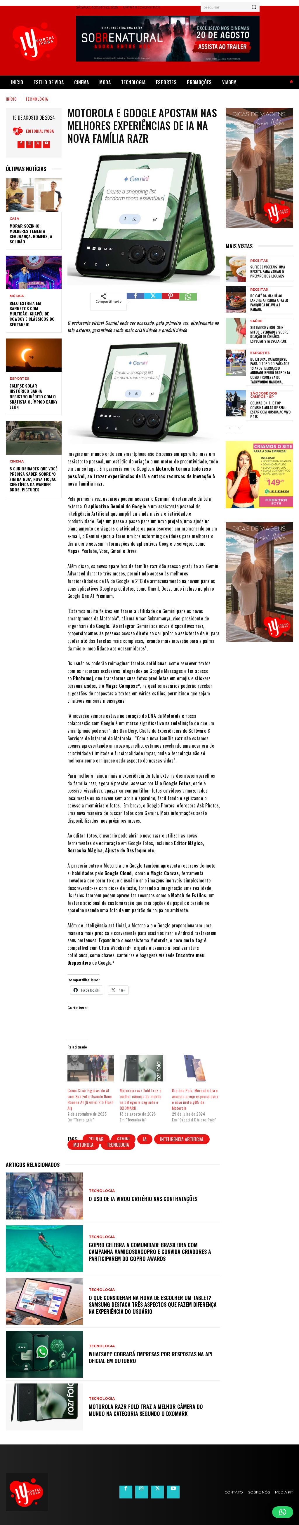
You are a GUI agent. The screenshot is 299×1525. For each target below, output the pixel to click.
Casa (14, 218)
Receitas (259, 260)
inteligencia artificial (182, 1139)
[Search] (254, 7)
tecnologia (118, 1144)
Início (11, 99)
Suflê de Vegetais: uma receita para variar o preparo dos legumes (267, 271)
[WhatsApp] (188, 301)
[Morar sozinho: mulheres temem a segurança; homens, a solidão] (34, 195)
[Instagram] (29, 144)
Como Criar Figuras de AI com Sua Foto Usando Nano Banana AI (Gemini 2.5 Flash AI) (90, 1099)
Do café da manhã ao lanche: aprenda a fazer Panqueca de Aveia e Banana (269, 302)
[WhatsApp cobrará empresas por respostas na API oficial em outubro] (44, 1354)
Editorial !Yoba (40, 131)
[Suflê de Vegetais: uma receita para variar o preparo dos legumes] (236, 269)
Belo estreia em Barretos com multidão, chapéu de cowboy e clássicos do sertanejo (32, 313)
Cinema (17, 461)
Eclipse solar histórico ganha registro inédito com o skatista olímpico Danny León (33, 396)
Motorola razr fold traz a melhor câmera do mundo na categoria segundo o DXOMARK (140, 1099)
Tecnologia (36, 99)
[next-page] (238, 430)
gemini (123, 1139)
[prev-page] (229, 430)
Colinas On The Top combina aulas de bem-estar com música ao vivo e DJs (270, 409)
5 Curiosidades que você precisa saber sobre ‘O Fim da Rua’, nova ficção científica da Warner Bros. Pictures (34, 479)
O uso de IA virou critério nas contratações (143, 1199)
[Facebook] (21, 144)
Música (17, 296)
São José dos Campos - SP (263, 395)
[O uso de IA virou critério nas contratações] (44, 1195)
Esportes (19, 378)
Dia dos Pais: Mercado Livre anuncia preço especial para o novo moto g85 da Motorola (195, 1099)
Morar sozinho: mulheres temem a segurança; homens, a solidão (31, 234)
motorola (83, 1144)
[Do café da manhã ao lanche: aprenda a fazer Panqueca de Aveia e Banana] (236, 299)
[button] (282, 1512)
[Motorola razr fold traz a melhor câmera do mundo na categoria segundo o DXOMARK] (143, 1068)
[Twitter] (37, 144)
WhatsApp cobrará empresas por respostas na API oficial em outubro (151, 1357)
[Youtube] (46, 144)
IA (145, 1139)
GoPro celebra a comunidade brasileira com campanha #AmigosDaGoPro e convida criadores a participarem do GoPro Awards (150, 1251)
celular (96, 1139)
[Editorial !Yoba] (19, 131)
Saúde (256, 321)
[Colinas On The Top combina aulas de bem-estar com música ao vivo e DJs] (236, 403)
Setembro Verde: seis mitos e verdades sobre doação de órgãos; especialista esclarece (269, 334)
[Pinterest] (170, 301)
